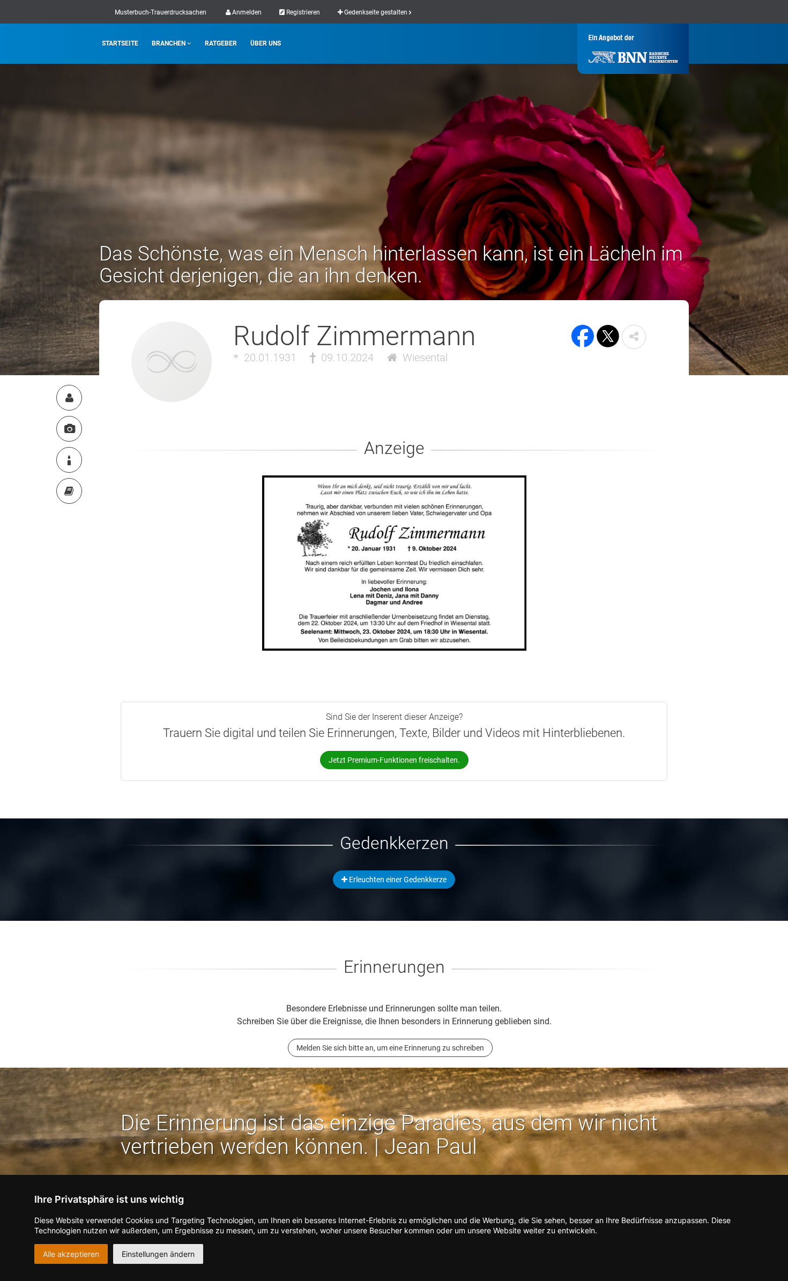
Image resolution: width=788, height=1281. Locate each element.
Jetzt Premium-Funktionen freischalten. (394, 760)
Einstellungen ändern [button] (158, 1253)
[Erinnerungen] (69, 491)
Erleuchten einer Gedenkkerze (397, 879)
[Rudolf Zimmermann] (69, 398)
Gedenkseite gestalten (376, 12)
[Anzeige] (69, 429)
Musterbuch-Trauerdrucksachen (160, 12)
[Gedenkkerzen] (69, 460)
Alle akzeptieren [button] (71, 1253)
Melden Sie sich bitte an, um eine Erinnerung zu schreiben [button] (390, 1048)
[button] (634, 337)
